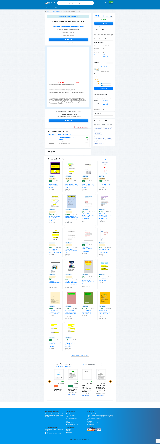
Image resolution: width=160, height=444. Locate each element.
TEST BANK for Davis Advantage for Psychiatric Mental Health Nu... (105, 251)
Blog (67, 421)
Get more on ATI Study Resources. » (103, 159)
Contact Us (69, 419)
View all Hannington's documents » (64, 366)
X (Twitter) (69, 432)
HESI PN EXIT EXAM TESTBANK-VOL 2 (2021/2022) (73, 389)
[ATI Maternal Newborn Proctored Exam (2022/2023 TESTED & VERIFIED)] (55, 201)
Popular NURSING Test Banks (94, 418)
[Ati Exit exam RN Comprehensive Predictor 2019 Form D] (59, 374)
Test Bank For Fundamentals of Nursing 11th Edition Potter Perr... (55, 283)
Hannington (104, 67)
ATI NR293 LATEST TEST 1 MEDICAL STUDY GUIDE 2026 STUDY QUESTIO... (55, 312)
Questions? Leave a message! (53, 433)
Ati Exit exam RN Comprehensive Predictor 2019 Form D (58, 390)
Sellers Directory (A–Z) (72, 424)
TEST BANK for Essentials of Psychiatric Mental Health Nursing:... (71, 283)
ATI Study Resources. (56, 11)
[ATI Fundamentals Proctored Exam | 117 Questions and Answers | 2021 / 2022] (101, 374)
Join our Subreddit (91, 413)
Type (95, 54)
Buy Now (69, 39)
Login (106, 3)
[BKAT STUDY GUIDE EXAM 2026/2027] (105, 266)
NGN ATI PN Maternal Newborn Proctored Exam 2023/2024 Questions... (71, 218)
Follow (110, 63)
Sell (112, 2)
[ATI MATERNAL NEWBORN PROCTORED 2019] (71, 234)
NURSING (48, 11)
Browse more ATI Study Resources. (80, 355)
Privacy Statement (70, 415)
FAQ (47, 432)
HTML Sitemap (70, 422)
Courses (48, 7)
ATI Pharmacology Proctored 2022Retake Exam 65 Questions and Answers (86, 388)
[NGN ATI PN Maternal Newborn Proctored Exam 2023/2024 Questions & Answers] (71, 201)
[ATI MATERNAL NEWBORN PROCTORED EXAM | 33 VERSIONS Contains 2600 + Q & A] (55, 168)
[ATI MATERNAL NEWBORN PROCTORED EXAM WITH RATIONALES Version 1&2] (88, 168)
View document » (58, 395)
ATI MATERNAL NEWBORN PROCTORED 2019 (71, 251)
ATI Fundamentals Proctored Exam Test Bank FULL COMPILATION (55, 251)
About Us (68, 413)
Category (96, 103)
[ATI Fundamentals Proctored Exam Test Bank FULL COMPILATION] (55, 234)
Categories (58, 7)
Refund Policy (69, 416)
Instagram (69, 429)
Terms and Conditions (71, 418)
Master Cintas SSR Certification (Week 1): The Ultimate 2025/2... (87, 312)
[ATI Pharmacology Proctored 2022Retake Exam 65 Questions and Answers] (87, 374)
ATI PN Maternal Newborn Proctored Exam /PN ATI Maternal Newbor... (105, 184)
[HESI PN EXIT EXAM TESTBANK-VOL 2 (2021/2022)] (73, 374)
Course (96, 100)
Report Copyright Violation (82, 127)
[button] (49, 381)
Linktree (69, 430)
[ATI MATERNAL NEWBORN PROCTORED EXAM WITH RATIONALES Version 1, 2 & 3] (71, 168)
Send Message (103, 88)
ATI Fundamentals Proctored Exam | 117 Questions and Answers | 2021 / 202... (100, 388)
